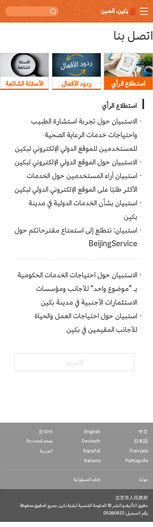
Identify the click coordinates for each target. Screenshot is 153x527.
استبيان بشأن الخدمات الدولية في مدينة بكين (82, 209)
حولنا (143, 479)
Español (91, 451)
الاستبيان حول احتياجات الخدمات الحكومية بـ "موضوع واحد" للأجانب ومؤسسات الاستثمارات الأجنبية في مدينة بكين (77, 288)
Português (136, 461)
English (92, 432)
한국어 (46, 432)
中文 (143, 432)
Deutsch (91, 441)
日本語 (141, 441)
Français (139, 451)
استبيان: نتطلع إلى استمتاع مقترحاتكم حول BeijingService (75, 236)
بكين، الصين (114, 11)
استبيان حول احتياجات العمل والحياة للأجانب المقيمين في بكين (85, 322)
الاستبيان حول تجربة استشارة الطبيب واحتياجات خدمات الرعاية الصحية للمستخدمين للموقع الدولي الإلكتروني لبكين (76, 134)
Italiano (92, 461)
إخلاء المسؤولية (87, 479)
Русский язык (39, 441)
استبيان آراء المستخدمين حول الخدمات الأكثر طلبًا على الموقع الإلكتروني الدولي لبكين (75, 182)
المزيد (74, 362)
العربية (46, 451)
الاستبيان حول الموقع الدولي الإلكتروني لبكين (75, 162)
